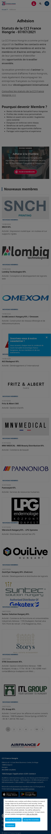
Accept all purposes (13, 820)
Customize (10, 825)
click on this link (31, 814)
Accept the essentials (31, 820)
